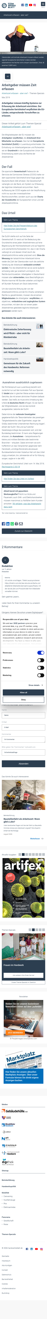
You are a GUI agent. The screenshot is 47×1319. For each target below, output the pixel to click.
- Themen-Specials (23, 93)
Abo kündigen (7, 1265)
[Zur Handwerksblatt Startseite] (9, 5)
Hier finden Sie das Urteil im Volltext (19, 479)
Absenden (23, 764)
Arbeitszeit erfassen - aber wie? (16, 15)
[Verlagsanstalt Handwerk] (23, 1153)
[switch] (40, 660)
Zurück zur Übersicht (23, 531)
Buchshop (5, 1293)
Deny (23, 700)
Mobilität (5, 1193)
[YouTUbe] (30, 5)
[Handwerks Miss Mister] (23, 1124)
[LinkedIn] (26, 5)
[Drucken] (17, 524)
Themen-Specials (9, 1234)
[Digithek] (23, 1162)
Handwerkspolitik (9, 1186)
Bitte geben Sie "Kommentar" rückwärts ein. (19, 747)
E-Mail (4, 722)
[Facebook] (22, 5)
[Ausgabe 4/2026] (23, 888)
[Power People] (23, 1117)
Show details (34, 685)
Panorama (6, 1217)
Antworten (5, 572)
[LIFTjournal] (23, 1139)
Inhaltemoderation (9, 1288)
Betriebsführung (8, 1180)
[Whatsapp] (12, 524)
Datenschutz (6, 1275)
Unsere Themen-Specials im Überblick (23, 982)
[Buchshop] (23, 1146)
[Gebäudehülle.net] (23, 1110)
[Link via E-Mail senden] (21, 524)
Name (4, 710)
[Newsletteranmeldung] (23, 1018)
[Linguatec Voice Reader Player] (7, 76)
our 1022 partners (18, 623)
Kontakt (5, 1270)
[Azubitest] (23, 1132)
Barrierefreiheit (7, 1279)
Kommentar (6, 734)
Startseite (5, 1256)
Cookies (5, 1284)
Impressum (6, 1261)
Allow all (23, 692)
